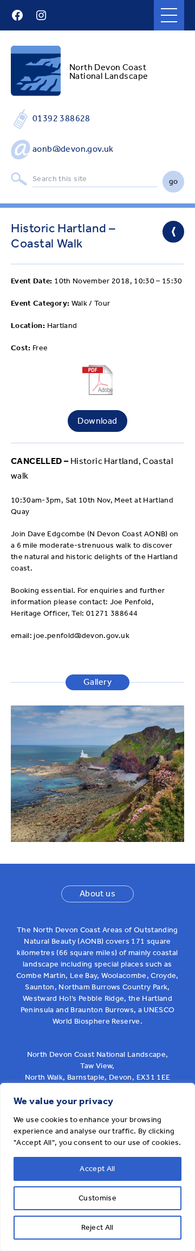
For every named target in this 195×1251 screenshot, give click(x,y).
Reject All (97, 1227)
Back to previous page (173, 232)
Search (19, 179)
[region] (97, 1167)
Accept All (97, 1168)
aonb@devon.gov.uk (73, 149)
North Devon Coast (107, 67)
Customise (97, 1198)
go (173, 181)
